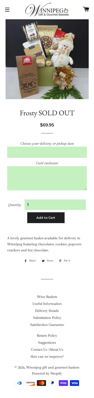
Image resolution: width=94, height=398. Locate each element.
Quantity (14, 205)
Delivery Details (47, 311)
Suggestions (47, 342)
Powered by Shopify (47, 373)
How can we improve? (47, 356)
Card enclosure (47, 163)
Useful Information (47, 304)
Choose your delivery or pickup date (47, 143)
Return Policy (47, 335)
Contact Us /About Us (47, 349)
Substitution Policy (47, 318)
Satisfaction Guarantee (47, 325)
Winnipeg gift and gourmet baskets (52, 367)
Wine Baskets (47, 297)
